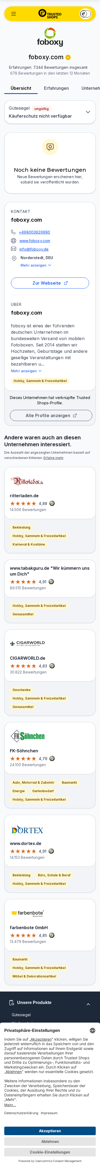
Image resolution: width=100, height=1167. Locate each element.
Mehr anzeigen (33, 265)
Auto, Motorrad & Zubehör (33, 782)
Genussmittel (23, 614)
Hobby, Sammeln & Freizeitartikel (40, 381)
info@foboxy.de (34, 249)
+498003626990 (34, 232)
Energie (19, 791)
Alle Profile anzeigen (48, 415)
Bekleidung (21, 527)
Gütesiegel (21, 1014)
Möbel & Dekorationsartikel (34, 976)
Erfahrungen (56, 88)
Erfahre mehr (53, 458)
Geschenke (22, 690)
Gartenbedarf (43, 791)
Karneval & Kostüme (29, 544)
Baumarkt (69, 782)
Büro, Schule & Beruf (54, 875)
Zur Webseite (47, 283)
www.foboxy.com (34, 240)
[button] (14, 14)
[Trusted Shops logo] (50, 14)
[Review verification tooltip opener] (68, 57)
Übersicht (21, 88)
